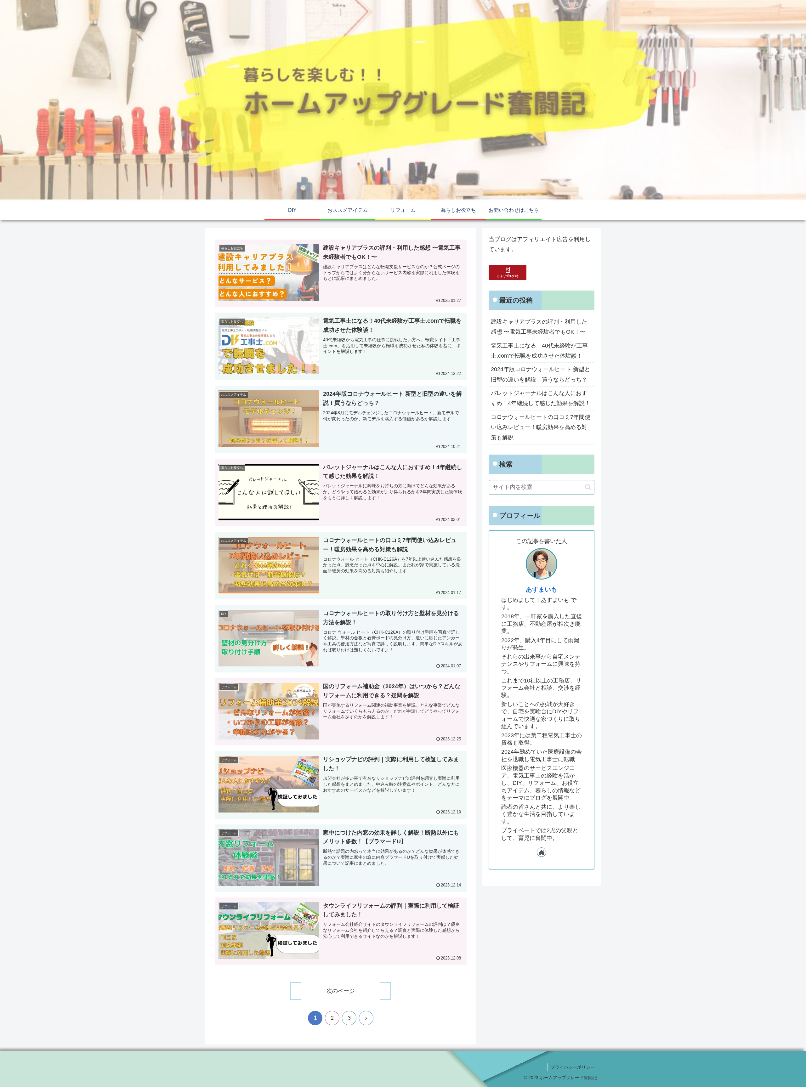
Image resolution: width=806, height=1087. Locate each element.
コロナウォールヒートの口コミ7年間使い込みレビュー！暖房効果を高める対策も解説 (540, 427)
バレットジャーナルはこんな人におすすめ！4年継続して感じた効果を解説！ (540, 398)
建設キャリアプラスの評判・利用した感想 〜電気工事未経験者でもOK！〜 (539, 327)
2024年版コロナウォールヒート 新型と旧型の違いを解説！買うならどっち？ (540, 374)
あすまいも (541, 589)
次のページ (340, 991)
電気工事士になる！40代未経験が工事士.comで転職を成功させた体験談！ (539, 351)
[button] (587, 487)
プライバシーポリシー (573, 1067)
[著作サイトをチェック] (541, 852)
